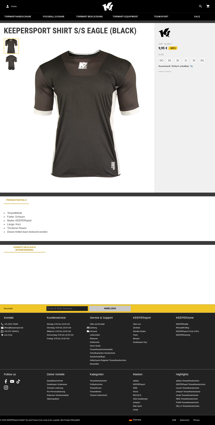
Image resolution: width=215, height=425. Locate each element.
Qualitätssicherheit (55, 381)
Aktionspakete (53, 399)
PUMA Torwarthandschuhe (187, 402)
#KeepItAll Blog (182, 328)
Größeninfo (94, 342)
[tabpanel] (55, 222)
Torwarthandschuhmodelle (101, 349)
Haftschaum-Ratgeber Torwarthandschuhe (108, 360)
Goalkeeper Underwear (57, 384)
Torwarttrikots (95, 392)
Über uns (137, 324)
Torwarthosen (96, 388)
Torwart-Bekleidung (89, 16)
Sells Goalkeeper (140, 399)
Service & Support (101, 317)
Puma (135, 392)
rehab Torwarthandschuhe (187, 395)
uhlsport (136, 402)
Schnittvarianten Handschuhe (102, 353)
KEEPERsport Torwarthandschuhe (190, 384)
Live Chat (8, 335)
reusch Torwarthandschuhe (187, 388)
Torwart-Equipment (125, 16)
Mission (136, 339)
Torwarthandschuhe (17, 16)
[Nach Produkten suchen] (200, 6)
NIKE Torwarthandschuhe (187, 399)
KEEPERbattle (182, 324)
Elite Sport (137, 406)
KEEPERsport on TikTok (18, 381)
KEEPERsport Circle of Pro (187, 331)
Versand (93, 331)
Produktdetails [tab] (16, 200)
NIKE (135, 388)
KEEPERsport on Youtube (12, 381)
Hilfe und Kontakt (97, 324)
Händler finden (139, 331)
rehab (135, 410)
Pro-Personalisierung (56, 392)
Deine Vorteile (56, 374)
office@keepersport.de (13, 328)
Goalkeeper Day (140, 342)
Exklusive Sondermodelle (58, 395)
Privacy (196, 420)
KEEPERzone (185, 317)
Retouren (94, 339)
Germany (137, 420)
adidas (136, 381)
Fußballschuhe (54, 16)
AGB (174, 420)
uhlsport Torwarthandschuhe (188, 392)
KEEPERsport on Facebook (6, 381)
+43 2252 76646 (11, 324)
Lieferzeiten (95, 335)
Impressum (184, 420)
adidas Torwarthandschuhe (187, 381)
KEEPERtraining (183, 335)
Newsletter (8, 308)
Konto (14, 6)
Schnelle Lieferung (55, 388)
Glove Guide (95, 346)
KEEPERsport (142, 317)
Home (107, 6)
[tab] (11, 46)
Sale (197, 16)
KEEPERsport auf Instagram (6, 388)
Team (135, 335)
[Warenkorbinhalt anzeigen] (208, 6)
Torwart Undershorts (98, 395)
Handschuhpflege (97, 357)
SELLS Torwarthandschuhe (187, 406)
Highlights (182, 374)
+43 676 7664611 (11, 331)
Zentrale (136, 328)
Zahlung (93, 328)
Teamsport (161, 16)
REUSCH (137, 395)
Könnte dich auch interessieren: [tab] (25, 248)
